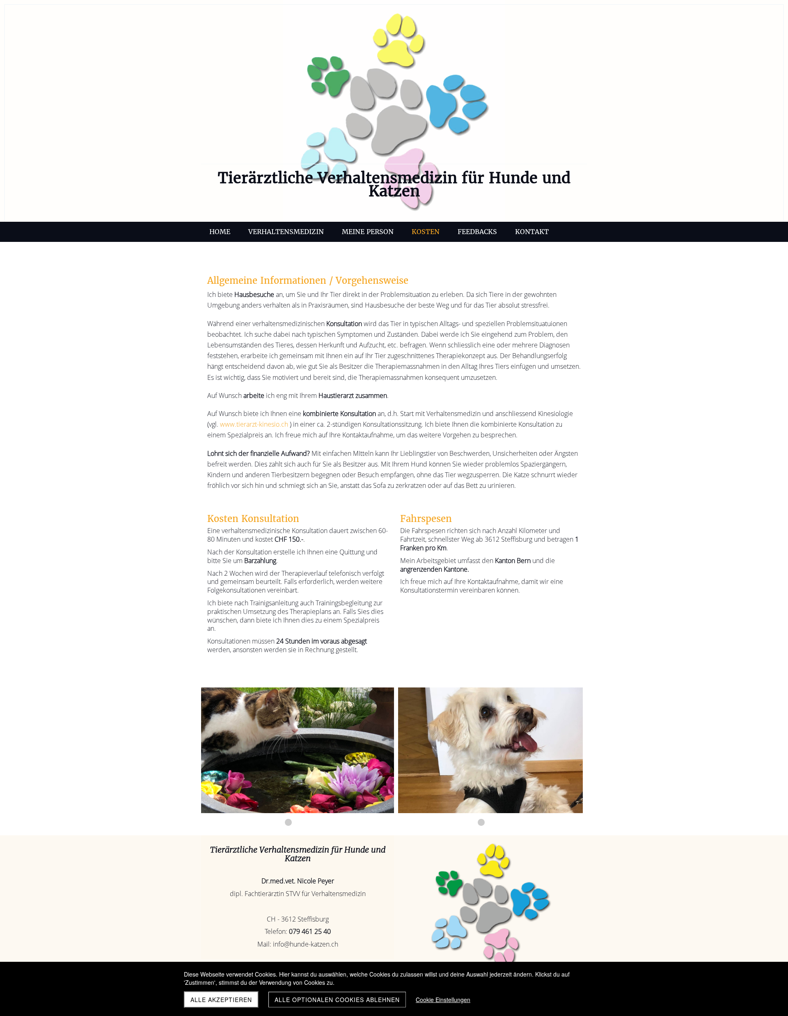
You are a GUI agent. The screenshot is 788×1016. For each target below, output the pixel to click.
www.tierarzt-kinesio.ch (254, 424)
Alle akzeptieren (221, 999)
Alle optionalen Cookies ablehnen (337, 999)
